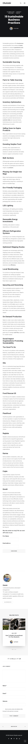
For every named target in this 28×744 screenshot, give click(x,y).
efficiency (13, 265)
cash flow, (16, 332)
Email (4, 693)
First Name (6, 536)
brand (21, 45)
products (11, 167)
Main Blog (14, 726)
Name (5, 685)
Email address (7, 543)
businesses (20, 43)
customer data (6, 120)
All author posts (7, 602)
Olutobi (16, 28)
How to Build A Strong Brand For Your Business (14, 636)
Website (5, 701)
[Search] (20, 3)
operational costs (18, 47)
